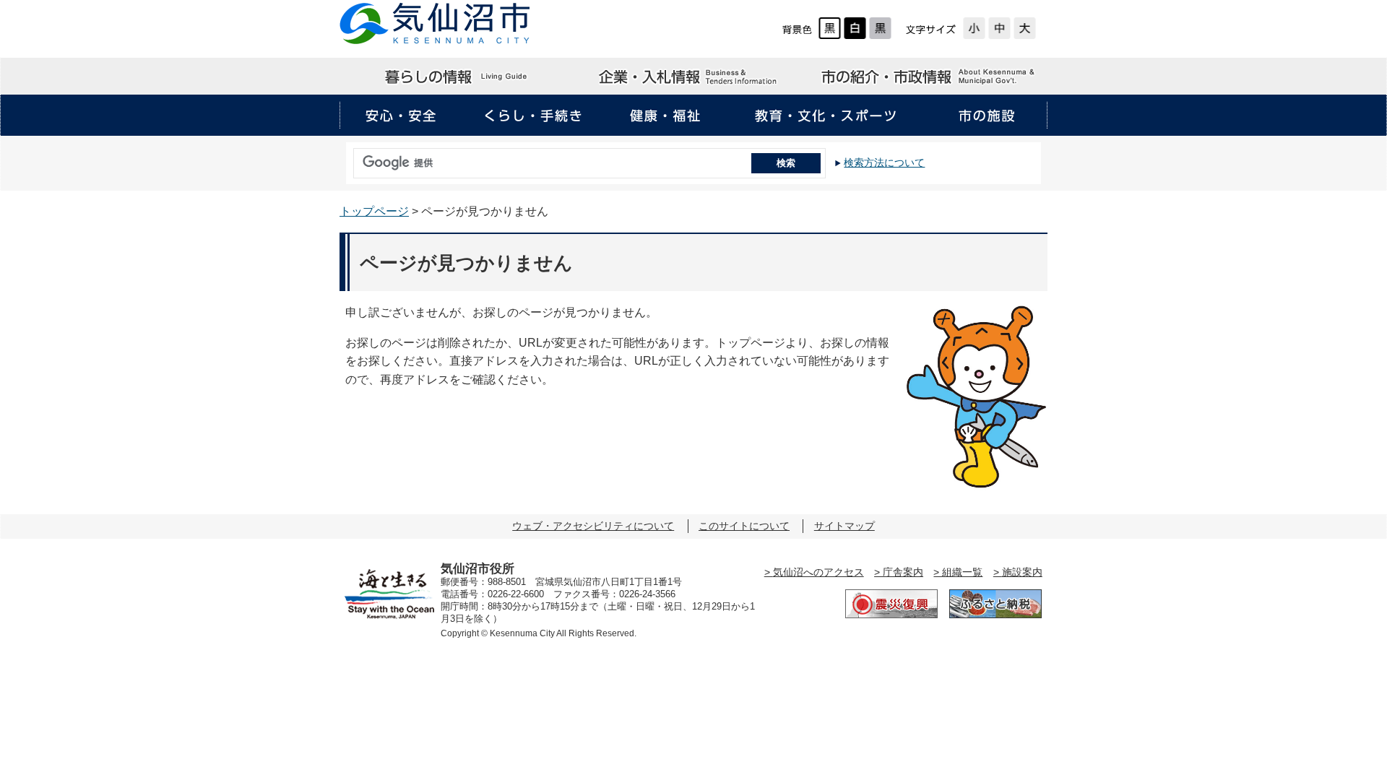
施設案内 (1022, 572)
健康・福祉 (665, 115)
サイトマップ (844, 526)
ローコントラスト (880, 28)
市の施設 (986, 115)
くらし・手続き (533, 115)
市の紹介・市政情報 (929, 76)
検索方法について (884, 162)
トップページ (374, 211)
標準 (999, 28)
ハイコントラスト (855, 28)
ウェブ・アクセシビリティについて (593, 526)
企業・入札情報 (693, 76)
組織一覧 (962, 572)
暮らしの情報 (457, 76)
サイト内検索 (349, 158)
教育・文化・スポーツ (825, 115)
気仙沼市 (435, 23)
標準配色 (830, 28)
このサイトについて (744, 526)
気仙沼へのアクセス (818, 572)
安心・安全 (401, 115)
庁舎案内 (903, 572)
